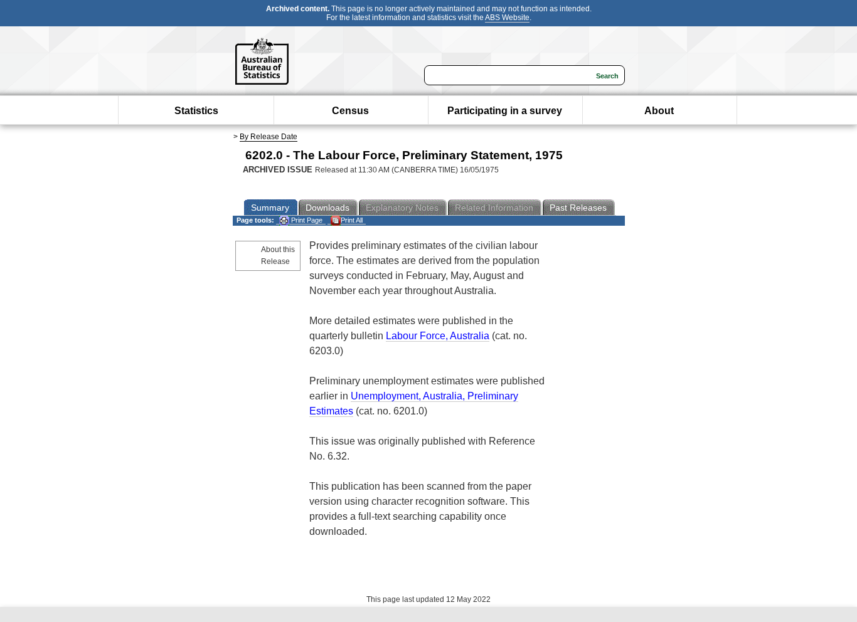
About (659, 110)
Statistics (196, 110)
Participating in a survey (504, 110)
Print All (352, 220)
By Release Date (268, 136)
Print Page (305, 220)
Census (350, 110)
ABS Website (507, 17)
